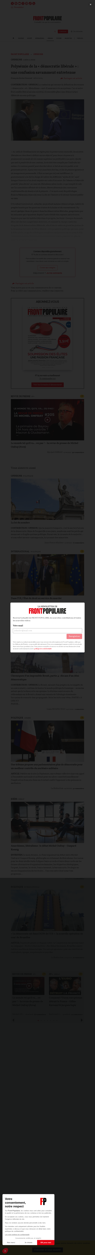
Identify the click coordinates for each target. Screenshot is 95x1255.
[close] (91, 4)
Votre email (18, 625)
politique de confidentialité (43, 649)
